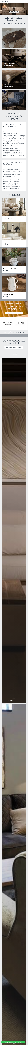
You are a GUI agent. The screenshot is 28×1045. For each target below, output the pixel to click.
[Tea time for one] (14, 283)
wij (23, 152)
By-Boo (12, 185)
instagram (11, 188)
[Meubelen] (14, 38)
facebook (5, 188)
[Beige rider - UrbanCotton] (14, 231)
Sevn (21, 185)
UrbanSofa (12, 183)
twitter (17, 188)
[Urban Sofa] (14, 79)
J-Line (17, 183)
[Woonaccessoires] (14, 58)
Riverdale (20, 180)
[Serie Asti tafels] (14, 207)
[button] (25, 1)
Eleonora (17, 185)
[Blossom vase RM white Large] (14, 257)
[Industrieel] (14, 100)
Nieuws (13, 698)
